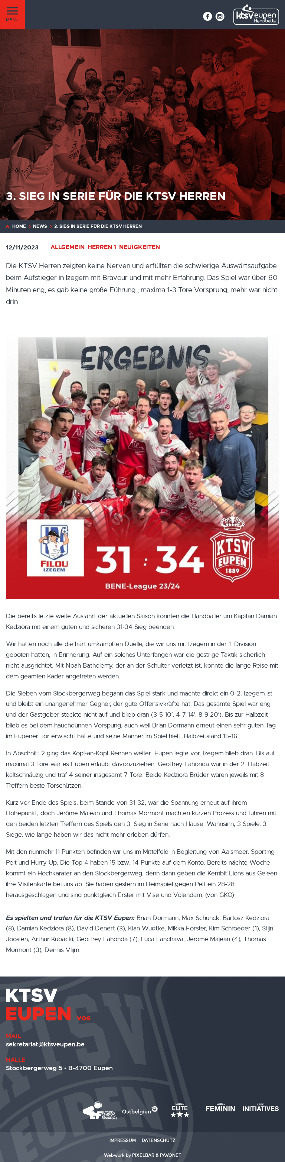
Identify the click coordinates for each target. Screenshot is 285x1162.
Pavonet (170, 1155)
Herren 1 (102, 247)
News (40, 226)
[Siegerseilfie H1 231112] (142, 462)
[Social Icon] (207, 16)
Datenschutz (159, 1140)
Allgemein (67, 247)
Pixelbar (143, 1155)
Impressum (122, 1140)
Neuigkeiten (139, 247)
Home (19, 226)
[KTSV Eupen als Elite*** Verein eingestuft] (100, 1110)
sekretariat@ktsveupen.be (45, 1044)
